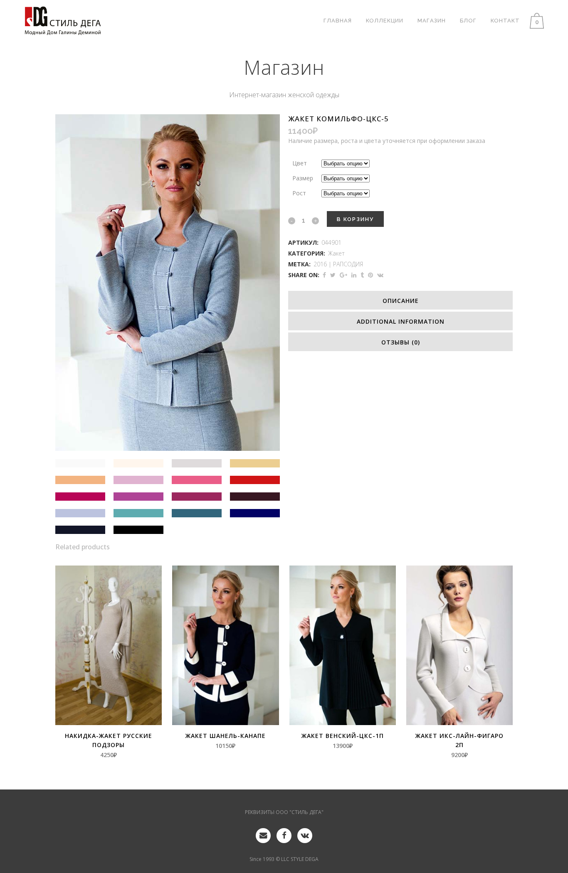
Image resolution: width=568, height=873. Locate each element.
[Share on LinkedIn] (353, 275)
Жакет (336, 253)
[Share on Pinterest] (370, 275)
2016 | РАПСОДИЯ (338, 264)
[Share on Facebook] (324, 275)
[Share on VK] (380, 275)
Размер (302, 178)
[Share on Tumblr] (362, 275)
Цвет (299, 163)
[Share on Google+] (343, 275)
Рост (299, 193)
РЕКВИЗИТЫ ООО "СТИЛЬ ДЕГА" (284, 812)
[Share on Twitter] (333, 275)
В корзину (355, 219)
